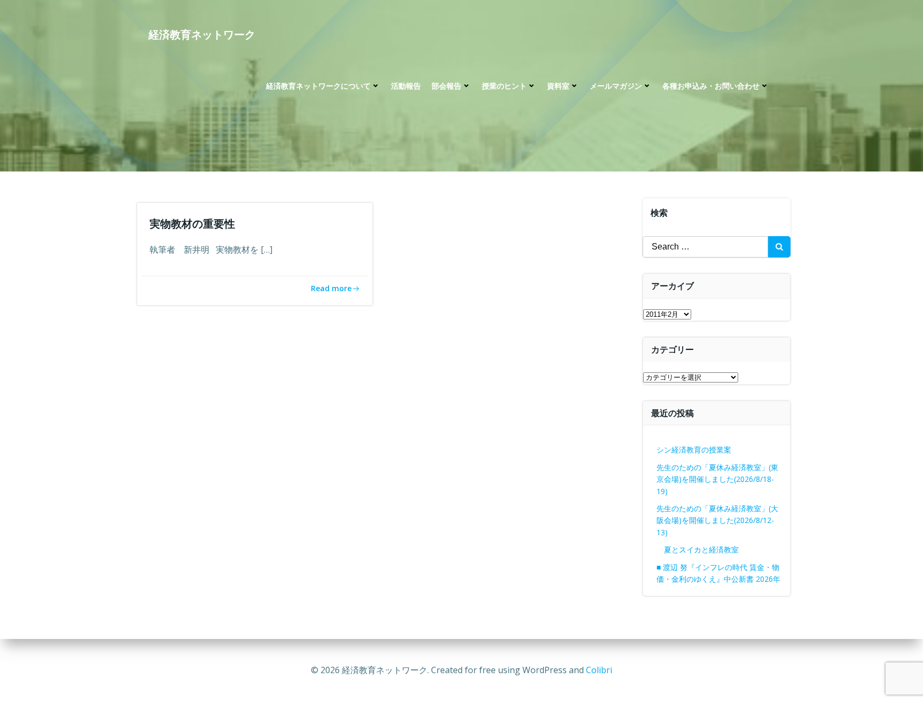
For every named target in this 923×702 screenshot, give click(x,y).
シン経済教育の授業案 (693, 449)
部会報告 (447, 86)
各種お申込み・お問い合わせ (711, 86)
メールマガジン (616, 86)
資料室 (558, 86)
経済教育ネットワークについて (318, 86)
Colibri (599, 670)
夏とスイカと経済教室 (708, 549)
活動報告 (406, 86)
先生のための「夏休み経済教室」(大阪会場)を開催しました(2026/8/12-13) (717, 520)
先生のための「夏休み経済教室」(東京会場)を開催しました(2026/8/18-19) (717, 479)
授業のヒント (504, 86)
